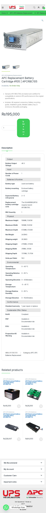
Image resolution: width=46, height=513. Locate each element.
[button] (42, 20)
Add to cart (23, 129)
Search (34, 7)
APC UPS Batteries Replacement (21, 13)
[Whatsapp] (6, 507)
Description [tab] (7, 148)
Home (4, 13)
